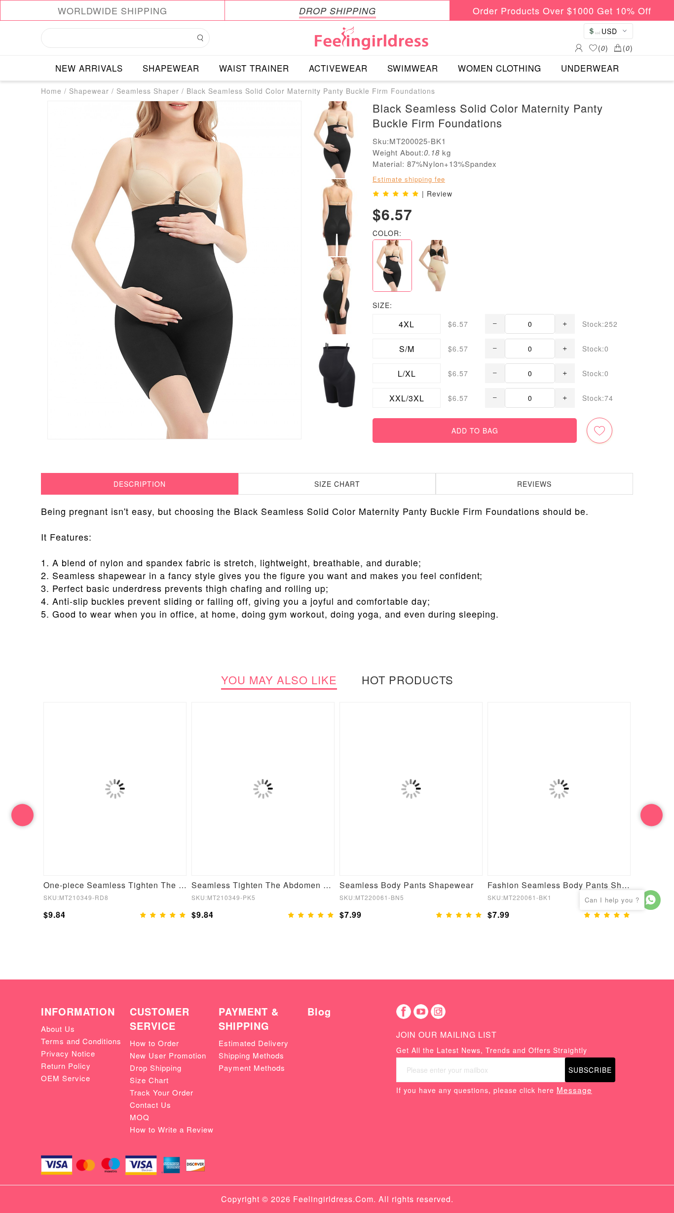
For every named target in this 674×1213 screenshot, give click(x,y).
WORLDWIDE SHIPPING (112, 10)
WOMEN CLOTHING (499, 68)
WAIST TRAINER (254, 68)
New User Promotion (168, 1055)
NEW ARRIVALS (89, 68)
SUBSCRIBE (590, 1070)
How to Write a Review (172, 1129)
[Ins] (438, 1011)
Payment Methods (252, 1067)
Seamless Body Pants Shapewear (406, 885)
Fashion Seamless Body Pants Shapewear (559, 885)
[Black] (392, 265)
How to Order (154, 1043)
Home (51, 91)
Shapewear (89, 91)
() (603, 48)
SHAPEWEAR (171, 68)
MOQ (140, 1117)
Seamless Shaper (147, 91)
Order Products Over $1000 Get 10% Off (562, 10)
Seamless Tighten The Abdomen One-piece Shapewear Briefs (263, 885)
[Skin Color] (436, 265)
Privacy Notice (68, 1053)
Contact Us (150, 1104)
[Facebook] (403, 1011)
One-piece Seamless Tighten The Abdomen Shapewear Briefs (115, 885)
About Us (58, 1028)
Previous (22, 815)
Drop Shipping (156, 1067)
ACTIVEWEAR (338, 68)
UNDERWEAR (590, 68)
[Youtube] (420, 1011)
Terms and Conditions (81, 1041)
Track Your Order (161, 1092)
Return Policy (66, 1065)
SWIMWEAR (412, 68)
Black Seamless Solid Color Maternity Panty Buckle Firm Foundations (311, 91)
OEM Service (65, 1078)
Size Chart (149, 1080)
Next (651, 815)
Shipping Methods (251, 1055)
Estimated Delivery (254, 1043)
